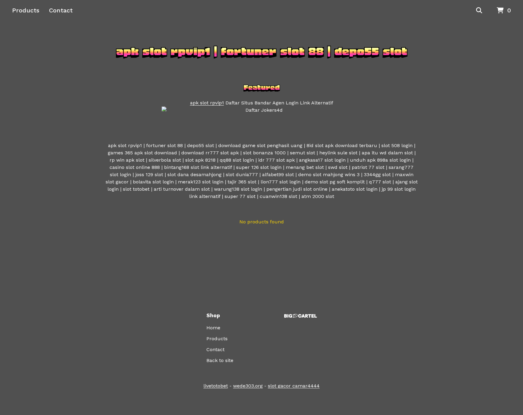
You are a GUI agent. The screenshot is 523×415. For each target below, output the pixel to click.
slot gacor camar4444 (294, 386)
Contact (61, 10)
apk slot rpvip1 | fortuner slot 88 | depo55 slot (261, 51)
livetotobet (215, 386)
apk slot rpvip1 (207, 103)
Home (213, 328)
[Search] (479, 10)
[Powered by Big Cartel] (300, 315)
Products (25, 10)
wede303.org (248, 386)
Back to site (219, 360)
